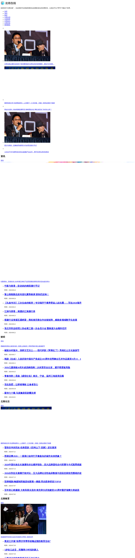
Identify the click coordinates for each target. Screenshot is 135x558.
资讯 (5, 13)
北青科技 (7, 23)
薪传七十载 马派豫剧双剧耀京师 (20, 509)
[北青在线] (9, 5)
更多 (2, 276)
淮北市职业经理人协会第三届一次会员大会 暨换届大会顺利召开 (35, 444)
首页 (5, 11)
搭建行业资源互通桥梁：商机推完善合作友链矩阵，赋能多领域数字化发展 (40, 436)
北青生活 (7, 17)
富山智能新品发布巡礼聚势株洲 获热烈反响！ (26, 410)
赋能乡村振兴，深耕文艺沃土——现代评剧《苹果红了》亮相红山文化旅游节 (41, 466)
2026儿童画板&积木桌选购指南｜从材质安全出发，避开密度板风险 (37, 483)
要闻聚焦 (7, 25)
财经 (5, 15)
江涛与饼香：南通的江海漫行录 (19, 427)
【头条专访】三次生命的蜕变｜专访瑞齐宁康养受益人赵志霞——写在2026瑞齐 (43, 419)
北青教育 (7, 19)
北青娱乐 (7, 21)
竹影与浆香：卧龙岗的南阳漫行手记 (22, 402)
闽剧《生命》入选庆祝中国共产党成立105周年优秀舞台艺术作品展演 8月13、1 (42, 475)
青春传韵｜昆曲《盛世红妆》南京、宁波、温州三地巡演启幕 (34, 492)
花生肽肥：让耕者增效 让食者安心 (21, 500)
